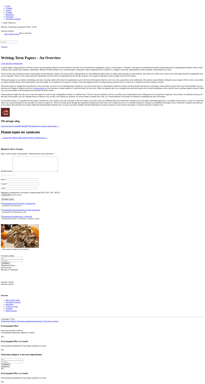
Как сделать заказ (13, 300)
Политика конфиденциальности (30, 321)
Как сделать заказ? (12, 34)
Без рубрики (14, 63)
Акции (8, 10)
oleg (21, 63)
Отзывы (9, 8)
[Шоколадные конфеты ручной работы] (20, 247)
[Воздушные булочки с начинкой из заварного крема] (16, 217)
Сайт (3, 188)
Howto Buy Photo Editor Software (15, 138)
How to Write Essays (39, 138)
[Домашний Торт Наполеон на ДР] (20, 210)
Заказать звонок (7, 31)
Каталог (4, 2)
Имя (3, 179)
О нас (8, 6)
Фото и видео (11, 311)
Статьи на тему (12, 306)
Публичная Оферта (8, 321)
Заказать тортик (7, 282)
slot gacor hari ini (7, 126)
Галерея (9, 12)
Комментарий (6, 171)
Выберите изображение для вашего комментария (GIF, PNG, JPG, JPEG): (30, 193)
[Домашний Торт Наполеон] (18, 203)
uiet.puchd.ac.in (40, 88)
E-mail (4, 184)
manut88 (17, 126)
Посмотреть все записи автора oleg (43, 126)
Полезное (9, 17)
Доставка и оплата (13, 19)
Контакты (10, 15)
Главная (4, 47)
